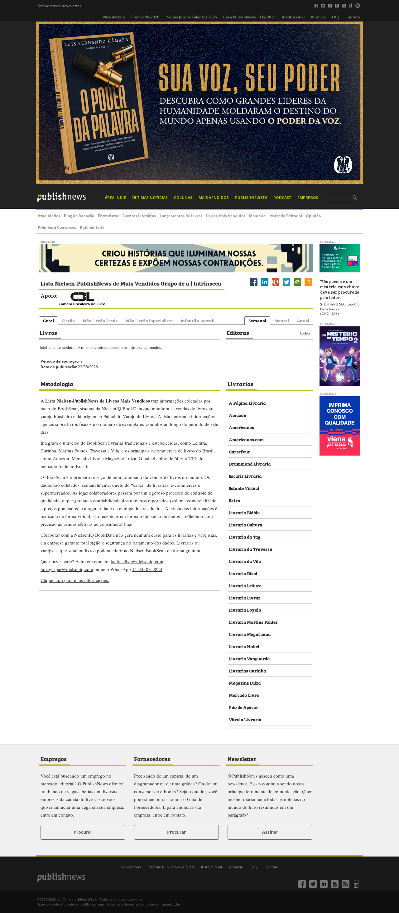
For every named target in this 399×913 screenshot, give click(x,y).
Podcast (282, 197)
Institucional (293, 17)
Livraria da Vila (245, 561)
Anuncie (318, 17)
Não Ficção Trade (100, 321)
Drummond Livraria (250, 463)
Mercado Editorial (285, 215)
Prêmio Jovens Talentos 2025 (191, 17)
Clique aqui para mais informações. (75, 580)
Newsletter (242, 758)
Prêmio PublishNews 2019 (171, 867)
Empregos (307, 197)
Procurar (83, 832)
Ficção (68, 321)
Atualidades (49, 215)
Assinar (270, 832)
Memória (257, 215)
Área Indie (115, 197)
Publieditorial (93, 227)
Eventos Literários (139, 215)
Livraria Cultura (245, 524)
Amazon (237, 415)
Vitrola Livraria (245, 719)
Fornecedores (152, 758)
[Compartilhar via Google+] (276, 285)
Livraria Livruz (244, 597)
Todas (304, 333)
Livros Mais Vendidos (225, 215)
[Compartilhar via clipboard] (308, 285)
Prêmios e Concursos (57, 227)
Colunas (183, 197)
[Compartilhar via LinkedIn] (265, 285)
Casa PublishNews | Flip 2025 (249, 17)
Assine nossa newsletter (59, 5)
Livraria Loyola (245, 609)
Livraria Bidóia (244, 512)
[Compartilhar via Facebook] (254, 285)
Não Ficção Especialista (149, 321)
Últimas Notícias (150, 197)
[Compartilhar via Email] (297, 285)
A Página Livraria (247, 402)
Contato (352, 17)
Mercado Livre (244, 694)
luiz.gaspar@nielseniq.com (67, 569)
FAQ (335, 17)
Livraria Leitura (245, 585)
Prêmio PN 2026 (145, 17)
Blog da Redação (79, 215)
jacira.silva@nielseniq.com (137, 561)
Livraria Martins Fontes (253, 621)
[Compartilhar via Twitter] (286, 285)
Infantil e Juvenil (197, 321)
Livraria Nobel (244, 646)
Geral (48, 321)
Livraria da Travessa (250, 548)
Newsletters (114, 17)
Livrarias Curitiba (247, 670)
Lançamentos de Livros (181, 215)
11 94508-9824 (147, 569)
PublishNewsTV (251, 197)
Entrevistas (108, 215)
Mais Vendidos (214, 197)
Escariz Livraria (245, 475)
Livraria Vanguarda (249, 658)
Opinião (313, 215)
